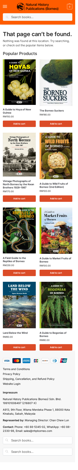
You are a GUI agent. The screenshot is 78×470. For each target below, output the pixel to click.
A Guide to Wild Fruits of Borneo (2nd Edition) (54, 185)
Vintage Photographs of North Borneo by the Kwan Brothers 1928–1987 (18, 184)
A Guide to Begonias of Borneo (53, 334)
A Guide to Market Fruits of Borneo (55, 260)
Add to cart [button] (19, 123)
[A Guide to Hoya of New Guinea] (19, 82)
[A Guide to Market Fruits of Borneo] (56, 231)
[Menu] (8, 6)
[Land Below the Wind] (19, 305)
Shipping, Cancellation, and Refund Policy (29, 378)
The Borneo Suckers (52, 110)
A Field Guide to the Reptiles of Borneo (14, 259)
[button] (69, 6)
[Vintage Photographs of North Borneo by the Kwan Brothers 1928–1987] (19, 154)
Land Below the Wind (15, 332)
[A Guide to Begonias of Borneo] (56, 305)
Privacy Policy (11, 374)
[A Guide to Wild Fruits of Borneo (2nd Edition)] (56, 156)
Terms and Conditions (16, 369)
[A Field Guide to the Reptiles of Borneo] (19, 230)
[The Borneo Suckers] (56, 82)
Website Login (11, 383)
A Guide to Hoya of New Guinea (17, 111)
